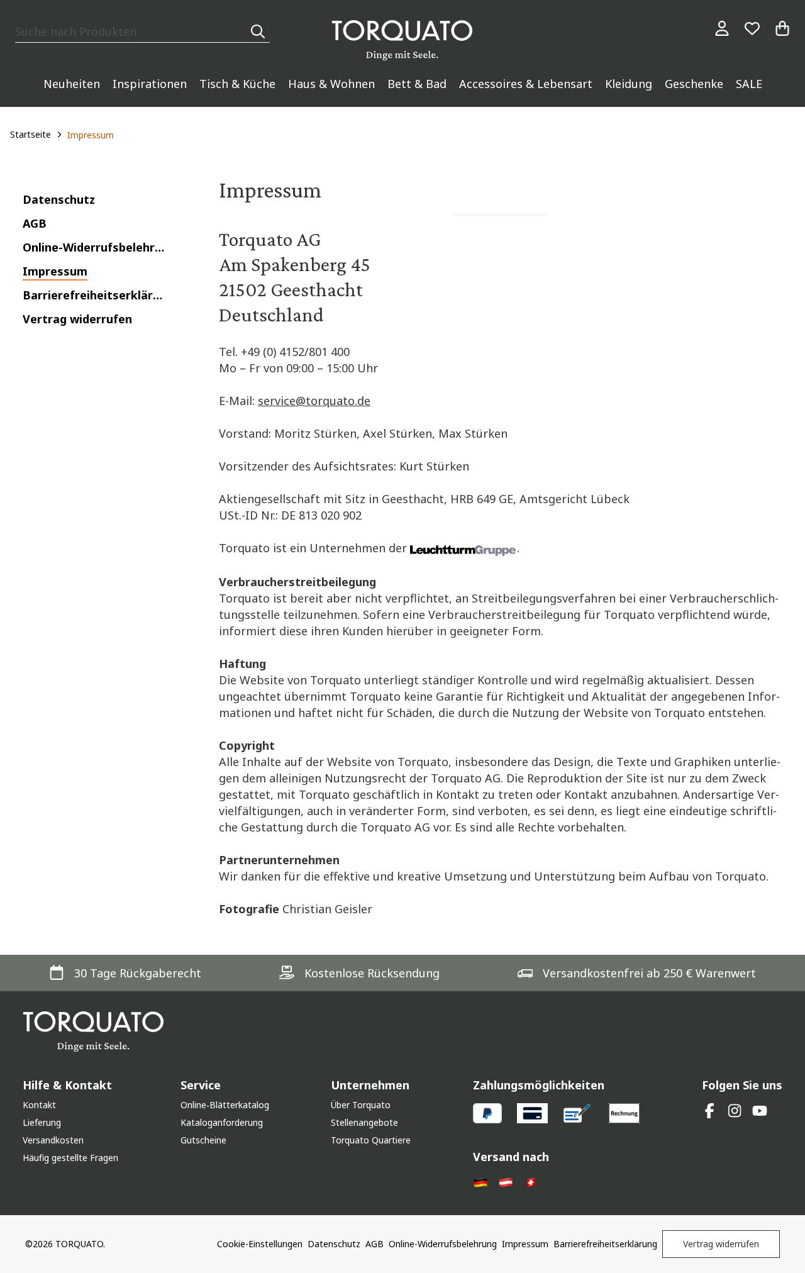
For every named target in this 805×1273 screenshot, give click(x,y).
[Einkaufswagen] (782, 28)
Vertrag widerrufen (721, 1244)
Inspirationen (150, 83)
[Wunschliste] (752, 28)
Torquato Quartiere (371, 1140)
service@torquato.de (314, 400)
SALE (749, 83)
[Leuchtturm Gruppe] (463, 549)
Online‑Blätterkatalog (224, 1105)
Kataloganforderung (221, 1122)
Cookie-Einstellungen (260, 1244)
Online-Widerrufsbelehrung (443, 1244)
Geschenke (694, 83)
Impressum (525, 1244)
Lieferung (42, 1122)
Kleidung (628, 83)
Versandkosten (53, 1140)
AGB (374, 1244)
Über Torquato (361, 1105)
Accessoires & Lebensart (525, 83)
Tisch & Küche (237, 83)
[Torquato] (402, 40)
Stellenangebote (364, 1122)
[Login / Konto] (722, 28)
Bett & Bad (417, 83)
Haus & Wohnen (331, 83)
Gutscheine (203, 1140)
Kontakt (39, 1105)
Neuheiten (71, 83)
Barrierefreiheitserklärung (605, 1244)
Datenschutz (334, 1244)
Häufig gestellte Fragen (70, 1158)
